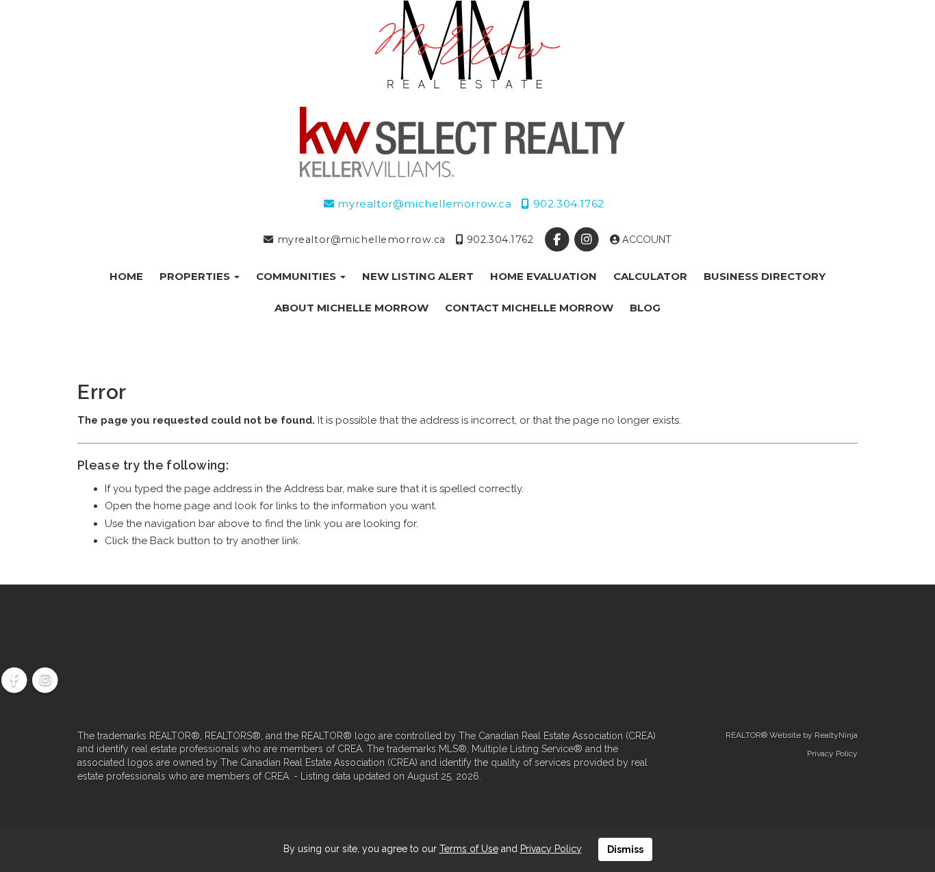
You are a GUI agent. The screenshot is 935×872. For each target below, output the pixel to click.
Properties (196, 276)
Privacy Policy (832, 753)
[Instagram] (587, 239)
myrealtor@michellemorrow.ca (423, 203)
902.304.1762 (567, 203)
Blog (645, 307)
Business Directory (764, 276)
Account (645, 239)
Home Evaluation (543, 276)
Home (126, 276)
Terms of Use (468, 848)
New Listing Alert (418, 276)
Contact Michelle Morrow (529, 307)
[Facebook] (558, 239)
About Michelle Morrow (351, 307)
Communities (297, 276)
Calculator (650, 276)
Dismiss (625, 849)
